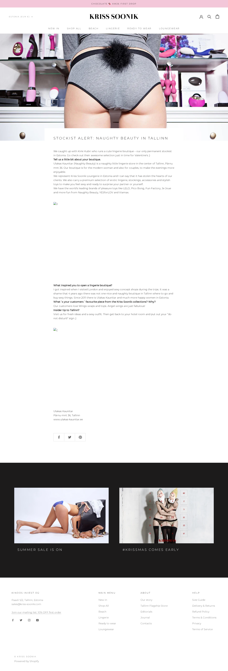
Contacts (146, 623)
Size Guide (198, 599)
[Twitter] (21, 620)
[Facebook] (13, 620)
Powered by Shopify (26, 661)
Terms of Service (202, 629)
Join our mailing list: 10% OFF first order (36, 612)
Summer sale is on (40, 550)
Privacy (196, 623)
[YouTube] (37, 620)
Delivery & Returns (203, 605)
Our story (146, 599)
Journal (145, 617)
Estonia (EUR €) (19, 17)
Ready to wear (139, 28)
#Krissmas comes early (151, 550)
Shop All (74, 28)
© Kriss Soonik (25, 656)
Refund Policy (200, 611)
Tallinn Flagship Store (154, 605)
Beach (94, 28)
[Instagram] (29, 620)
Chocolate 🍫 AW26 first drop (113, 3)
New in (53, 28)
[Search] (209, 16)
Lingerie (113, 28)
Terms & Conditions (204, 617)
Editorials (146, 611)
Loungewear (169, 28)
